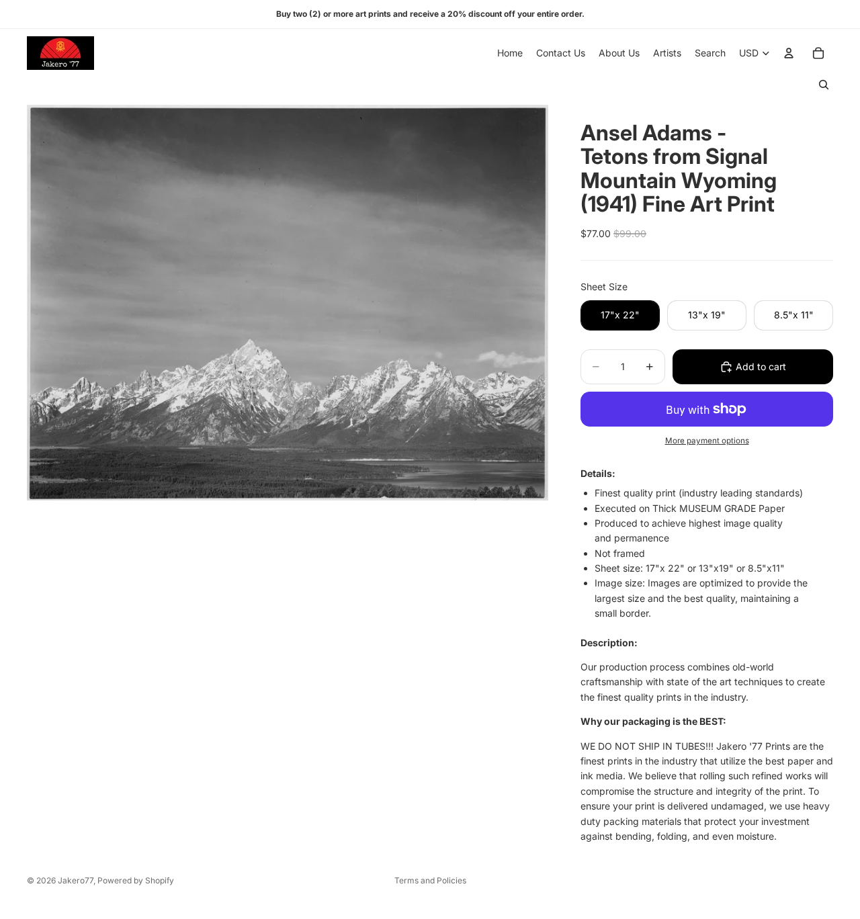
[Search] (823, 84)
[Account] (789, 53)
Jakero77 (75, 880)
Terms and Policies (430, 880)
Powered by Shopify (135, 880)
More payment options (707, 440)
